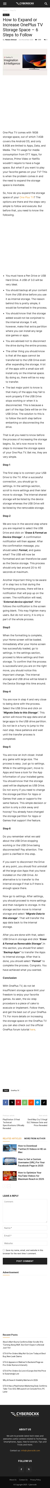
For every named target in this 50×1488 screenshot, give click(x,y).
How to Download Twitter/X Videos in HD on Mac (32, 1149)
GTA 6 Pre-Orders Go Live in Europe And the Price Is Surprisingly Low (24, 1372)
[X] (12, 1102)
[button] (4, 4)
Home (5, 10)
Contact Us (23, 1480)
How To (13, 10)
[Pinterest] (18, 1102)
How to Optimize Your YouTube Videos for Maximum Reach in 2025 (31, 1175)
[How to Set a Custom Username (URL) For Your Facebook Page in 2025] (10, 1161)
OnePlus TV (15, 1090)
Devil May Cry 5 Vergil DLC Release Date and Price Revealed (37, 1122)
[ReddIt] (31, 1102)
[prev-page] (4, 1186)
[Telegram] (37, 1102)
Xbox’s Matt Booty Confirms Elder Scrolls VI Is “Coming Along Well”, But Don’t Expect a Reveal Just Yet (23, 1345)
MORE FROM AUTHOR (34, 1138)
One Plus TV (27, 197)
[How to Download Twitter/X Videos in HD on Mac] (10, 1148)
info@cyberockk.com (30, 1450)
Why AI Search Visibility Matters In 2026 (20, 1380)
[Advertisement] (25, 104)
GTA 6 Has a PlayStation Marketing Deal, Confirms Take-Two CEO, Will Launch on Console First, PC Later (25, 1389)
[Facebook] (5, 1102)
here (32, 1029)
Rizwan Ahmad (11, 40)
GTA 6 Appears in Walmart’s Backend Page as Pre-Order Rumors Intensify (23, 1363)
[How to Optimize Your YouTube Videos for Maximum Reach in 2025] (10, 1176)
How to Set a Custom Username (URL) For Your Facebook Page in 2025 (31, 1162)
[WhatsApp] (25, 1102)
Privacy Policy (35, 1480)
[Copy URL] (44, 1102)
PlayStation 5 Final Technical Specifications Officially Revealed (13, 1124)
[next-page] (9, 1186)
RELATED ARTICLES (12, 1138)
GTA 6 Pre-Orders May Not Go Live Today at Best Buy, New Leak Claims (24, 1355)
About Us (13, 1480)
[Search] (46, 4)
